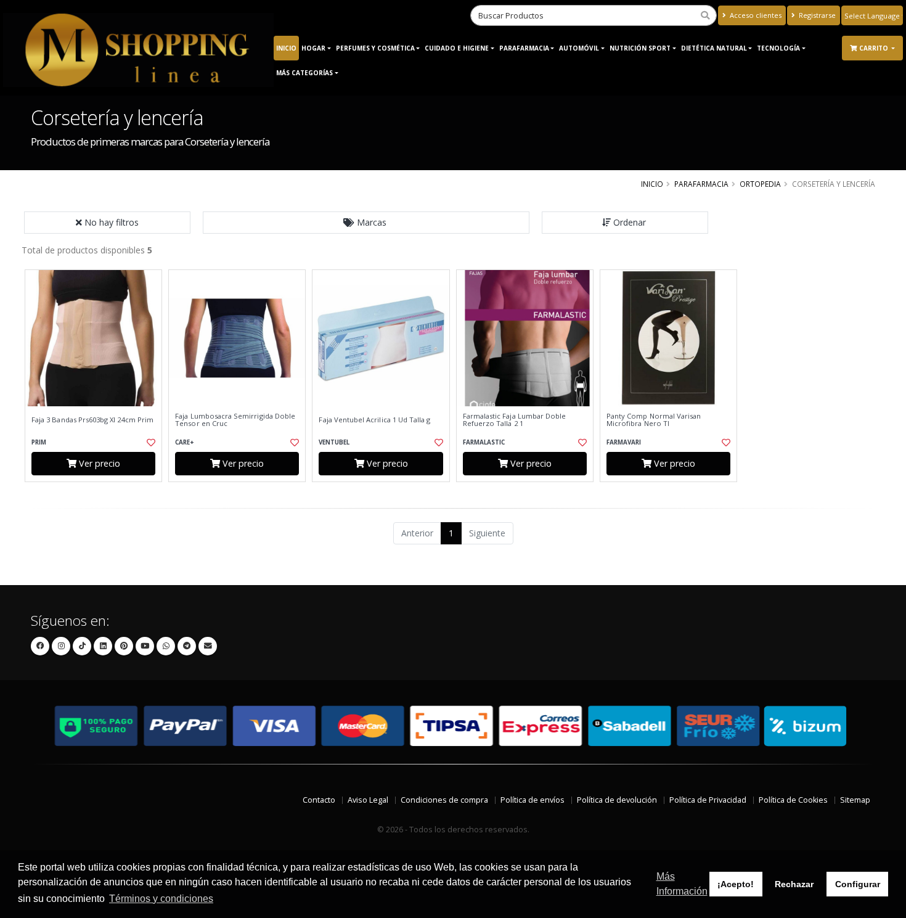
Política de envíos (532, 800)
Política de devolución (617, 800)
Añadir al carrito (97, 492)
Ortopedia (760, 184)
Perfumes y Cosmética (375, 48)
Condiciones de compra (444, 800)
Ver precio (98, 463)
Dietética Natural (714, 48)
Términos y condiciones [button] (161, 898)
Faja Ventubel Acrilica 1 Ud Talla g (374, 420)
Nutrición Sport (640, 48)
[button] (366, 222)
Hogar (313, 48)
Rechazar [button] (794, 884)
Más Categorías (304, 72)
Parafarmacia (524, 48)
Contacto (319, 800)
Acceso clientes (755, 15)
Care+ (184, 442)
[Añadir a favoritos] (149, 442)
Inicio (286, 48)
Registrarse (816, 15)
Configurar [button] (857, 884)
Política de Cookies (793, 800)
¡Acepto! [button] (735, 884)
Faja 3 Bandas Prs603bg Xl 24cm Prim (92, 420)
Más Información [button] (682, 883)
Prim (38, 442)
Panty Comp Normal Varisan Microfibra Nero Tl (653, 420)
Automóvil (579, 48)
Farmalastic (484, 442)
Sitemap (855, 800)
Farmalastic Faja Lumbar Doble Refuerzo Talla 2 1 (514, 420)
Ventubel (334, 442)
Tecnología (778, 48)
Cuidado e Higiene (457, 48)
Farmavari (623, 442)
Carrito (874, 48)
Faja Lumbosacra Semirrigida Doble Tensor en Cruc (235, 420)
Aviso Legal (368, 800)
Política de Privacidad (707, 800)
